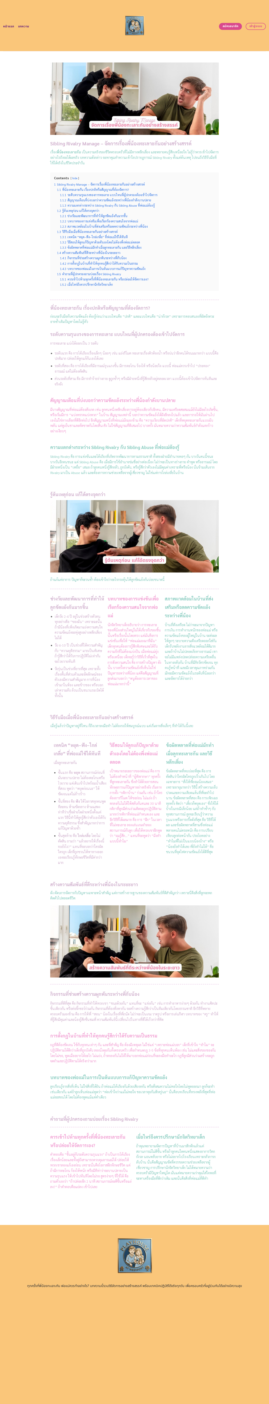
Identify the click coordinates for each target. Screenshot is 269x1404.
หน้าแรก (8, 26)
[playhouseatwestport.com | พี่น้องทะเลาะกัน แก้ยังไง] (134, 25)
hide (74, 178)
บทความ (23, 26)
